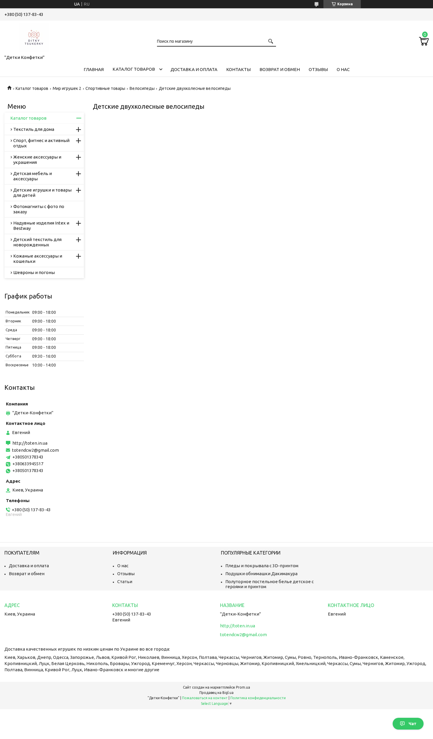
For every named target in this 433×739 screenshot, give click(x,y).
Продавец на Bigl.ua (216, 693)
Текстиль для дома (33, 129)
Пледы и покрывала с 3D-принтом (261, 565)
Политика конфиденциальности (258, 698)
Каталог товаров (134, 69)
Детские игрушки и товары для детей (42, 192)
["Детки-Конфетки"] (33, 36)
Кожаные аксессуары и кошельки (37, 258)
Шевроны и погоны (34, 272)
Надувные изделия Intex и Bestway (41, 225)
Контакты (238, 69)
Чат (413, 723)
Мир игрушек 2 (67, 88)
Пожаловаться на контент (205, 698)
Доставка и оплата (194, 69)
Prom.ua (243, 687)
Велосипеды (142, 88)
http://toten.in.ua (29, 443)
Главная (94, 69)
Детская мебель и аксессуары (32, 176)
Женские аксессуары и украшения (37, 159)
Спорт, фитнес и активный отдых (41, 143)
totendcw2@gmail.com (35, 450)
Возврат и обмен (280, 69)
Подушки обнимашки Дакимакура (261, 573)
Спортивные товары (105, 88)
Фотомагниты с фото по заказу (38, 209)
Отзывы (318, 69)
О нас (343, 69)
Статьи (124, 581)
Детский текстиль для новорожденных (37, 242)
